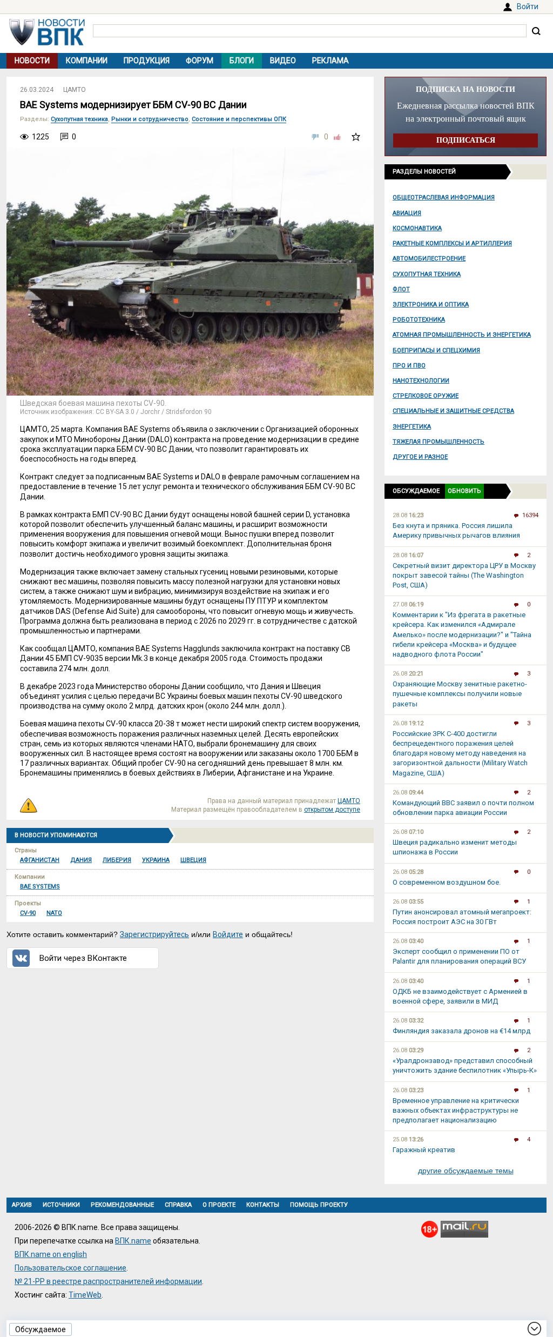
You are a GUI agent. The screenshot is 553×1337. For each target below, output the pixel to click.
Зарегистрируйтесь (154, 934)
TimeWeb (85, 1295)
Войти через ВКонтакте (83, 958)
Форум (199, 60)
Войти (527, 6)
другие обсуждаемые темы (466, 1170)
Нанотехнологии (421, 380)
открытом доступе (332, 809)
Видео (283, 60)
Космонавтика (417, 228)
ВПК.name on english (51, 1254)
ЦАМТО (74, 89)
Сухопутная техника (427, 274)
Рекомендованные (122, 1204)
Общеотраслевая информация (444, 197)
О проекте (219, 1204)
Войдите (228, 934)
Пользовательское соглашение (70, 1268)
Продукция (147, 60)
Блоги (242, 60)
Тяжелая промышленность (438, 441)
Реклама (330, 60)
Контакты (262, 1204)
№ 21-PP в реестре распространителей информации (108, 1281)
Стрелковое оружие (425, 395)
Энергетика (412, 426)
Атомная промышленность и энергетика (462, 334)
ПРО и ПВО (409, 365)
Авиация (407, 213)
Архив (22, 1204)
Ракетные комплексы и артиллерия (452, 243)
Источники (61, 1204)
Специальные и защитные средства (453, 411)
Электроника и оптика (431, 304)
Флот (401, 289)
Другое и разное (420, 456)
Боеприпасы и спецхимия (436, 350)
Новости (32, 60)
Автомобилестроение (429, 258)
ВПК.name (133, 1240)
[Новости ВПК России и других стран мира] (47, 42)
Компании (86, 60)
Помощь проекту (319, 1204)
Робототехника (419, 319)
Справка (178, 1204)
